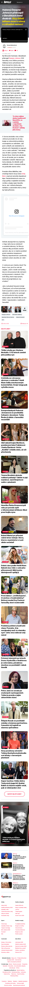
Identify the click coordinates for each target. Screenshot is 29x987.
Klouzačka (10, 966)
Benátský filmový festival (8, 317)
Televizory (13, 974)
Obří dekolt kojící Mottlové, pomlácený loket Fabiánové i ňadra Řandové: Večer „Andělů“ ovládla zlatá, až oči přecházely (13, 447)
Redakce (15, 981)
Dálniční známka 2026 (20, 944)
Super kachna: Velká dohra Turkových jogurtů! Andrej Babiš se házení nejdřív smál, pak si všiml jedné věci (14, 784)
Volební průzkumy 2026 (7, 907)
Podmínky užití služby (10, 983)
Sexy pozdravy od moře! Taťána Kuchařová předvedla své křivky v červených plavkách (13, 754)
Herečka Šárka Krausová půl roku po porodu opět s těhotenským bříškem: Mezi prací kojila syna (14, 508)
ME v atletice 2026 (5, 929)
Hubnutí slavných (20, 317)
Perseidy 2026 (10, 959)
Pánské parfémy (14, 975)
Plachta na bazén (17, 964)
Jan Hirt (17, 909)
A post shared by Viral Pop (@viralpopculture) (16, 232)
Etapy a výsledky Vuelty (21, 907)
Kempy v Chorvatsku (6, 942)
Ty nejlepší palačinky (20, 923)
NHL (2, 933)
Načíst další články (14, 794)
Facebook (4, 981)
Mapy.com (13, 958)
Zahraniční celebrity (17, 314)
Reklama (10, 981)
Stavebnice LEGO (7, 972)
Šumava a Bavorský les (6, 946)
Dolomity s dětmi (5, 952)
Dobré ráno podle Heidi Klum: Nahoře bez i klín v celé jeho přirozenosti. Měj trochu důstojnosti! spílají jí (14, 568)
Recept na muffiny (19, 925)
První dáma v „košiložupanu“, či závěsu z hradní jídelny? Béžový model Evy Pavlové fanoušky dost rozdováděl (13, 599)
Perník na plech (18, 933)
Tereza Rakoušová (12, 45)
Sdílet (12, 50)
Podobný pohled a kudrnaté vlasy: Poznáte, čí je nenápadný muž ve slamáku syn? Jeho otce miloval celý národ (13, 630)
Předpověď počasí (21, 958)
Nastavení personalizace (19, 985)
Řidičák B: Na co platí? (20, 948)
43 (17, 50)
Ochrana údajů (20, 983)
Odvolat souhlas (8, 985)
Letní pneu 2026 (19, 942)
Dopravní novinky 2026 (20, 946)
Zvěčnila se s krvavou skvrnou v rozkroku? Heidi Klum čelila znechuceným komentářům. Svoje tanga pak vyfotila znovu (14, 382)
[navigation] (2, 2)
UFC (3, 319)
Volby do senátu (5, 913)
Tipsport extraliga (5, 927)
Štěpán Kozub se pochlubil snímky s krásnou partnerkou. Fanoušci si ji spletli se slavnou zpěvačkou (14, 724)
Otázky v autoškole (20, 950)
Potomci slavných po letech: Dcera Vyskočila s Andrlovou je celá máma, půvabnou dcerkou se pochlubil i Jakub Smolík (14, 662)
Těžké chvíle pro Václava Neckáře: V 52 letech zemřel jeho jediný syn (13, 352)
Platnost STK (18, 952)
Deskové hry (7, 974)
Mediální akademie (23, 981)
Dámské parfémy (16, 972)
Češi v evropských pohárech (14, 961)
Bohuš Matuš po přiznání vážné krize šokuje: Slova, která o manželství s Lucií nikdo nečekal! (12, 538)
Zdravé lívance (18, 927)
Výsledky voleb (5, 909)
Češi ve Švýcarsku (5, 948)
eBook (6, 50)
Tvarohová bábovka (20, 929)
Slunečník (5, 966)
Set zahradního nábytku (19, 966)
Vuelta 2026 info (19, 905)
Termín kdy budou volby (7, 911)
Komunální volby (5, 915)
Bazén (10, 964)
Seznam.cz (19, 2)
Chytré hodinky (20, 974)
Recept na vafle (19, 931)
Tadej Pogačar (18, 911)
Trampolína (24, 964)
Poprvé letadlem (5, 944)
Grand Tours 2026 (19, 915)
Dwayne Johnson (15, 58)
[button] (26, 29)
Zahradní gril (12, 967)
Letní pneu (23, 972)
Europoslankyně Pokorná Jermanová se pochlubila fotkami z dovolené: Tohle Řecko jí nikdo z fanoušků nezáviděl (12, 415)
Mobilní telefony (20, 970)
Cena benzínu (18, 959)
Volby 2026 (4, 905)
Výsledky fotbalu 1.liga (6, 925)
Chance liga (4, 923)
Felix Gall (17, 913)
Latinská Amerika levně (6, 950)
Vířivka (17, 967)
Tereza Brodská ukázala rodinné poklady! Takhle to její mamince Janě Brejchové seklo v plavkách (14, 478)
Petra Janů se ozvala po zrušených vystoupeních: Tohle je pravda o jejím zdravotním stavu (12, 694)
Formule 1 (3, 931)
